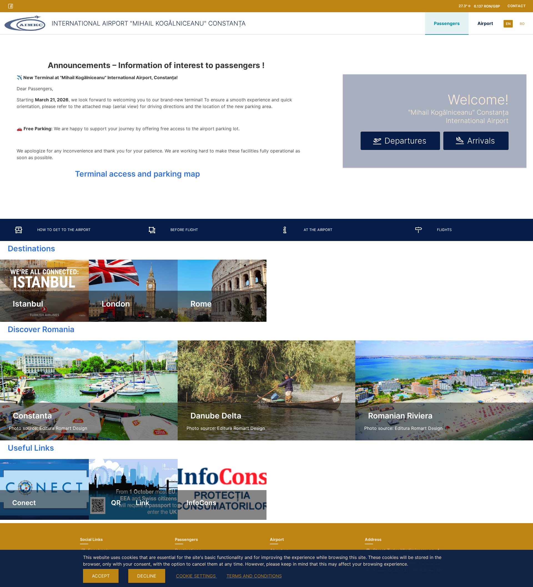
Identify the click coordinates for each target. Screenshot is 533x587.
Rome (199, 303)
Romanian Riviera (398, 415)
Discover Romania (37, 329)
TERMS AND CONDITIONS (254, 576)
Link (142, 503)
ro (522, 24)
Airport (485, 23)
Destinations (27, 248)
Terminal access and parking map (137, 174)
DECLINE (146, 576)
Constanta (30, 415)
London (114, 303)
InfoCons (201, 503)
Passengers (447, 23)
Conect (22, 503)
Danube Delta (214, 415)
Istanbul (26, 303)
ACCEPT (101, 576)
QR (116, 503)
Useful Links (27, 448)
